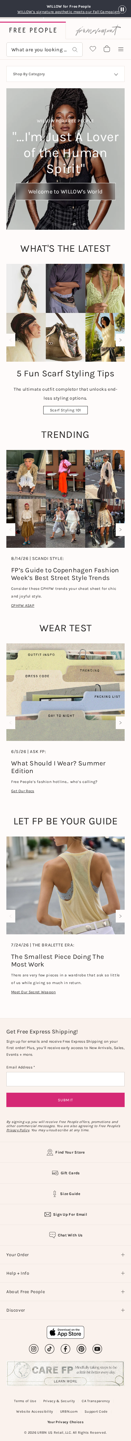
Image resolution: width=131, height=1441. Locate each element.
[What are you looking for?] (75, 49)
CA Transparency (96, 1401)
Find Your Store (70, 1152)
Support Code (96, 1411)
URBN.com (69, 1411)
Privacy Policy (17, 1130)
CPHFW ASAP (22, 605)
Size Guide (70, 1193)
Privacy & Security (59, 1401)
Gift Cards (70, 1173)
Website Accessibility (34, 1411)
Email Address (19, 1067)
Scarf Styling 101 (65, 410)
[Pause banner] (122, 10)
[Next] (119, 340)
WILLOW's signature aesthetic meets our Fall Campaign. (68, 12)
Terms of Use (25, 1401)
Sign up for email (70, 1214)
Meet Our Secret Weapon (33, 992)
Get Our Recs (22, 791)
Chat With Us (70, 1235)
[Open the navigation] (121, 49)
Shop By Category (29, 74)
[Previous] (12, 340)
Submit (65, 1100)
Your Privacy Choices (65, 1422)
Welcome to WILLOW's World (65, 191)
